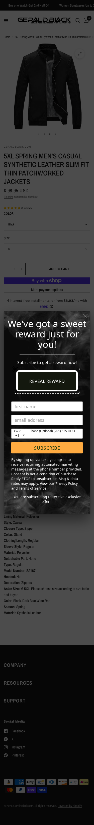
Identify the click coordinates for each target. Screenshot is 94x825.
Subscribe (47, 448)
